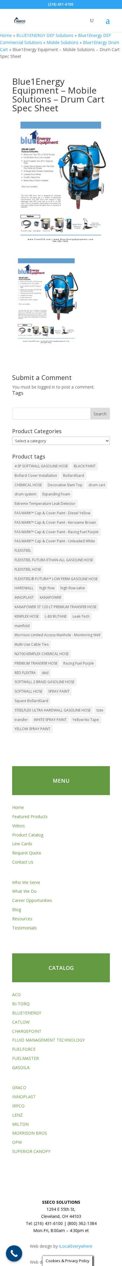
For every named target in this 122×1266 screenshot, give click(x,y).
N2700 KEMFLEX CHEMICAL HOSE (42, 653)
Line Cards (22, 843)
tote (100, 710)
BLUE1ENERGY (26, 1013)
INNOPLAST (24, 597)
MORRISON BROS (29, 1133)
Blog (16, 909)
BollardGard (73, 475)
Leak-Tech (81, 616)
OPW (17, 1142)
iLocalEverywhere (75, 1246)
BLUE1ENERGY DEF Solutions (44, 35)
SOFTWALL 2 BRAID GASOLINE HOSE (44, 681)
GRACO (19, 1087)
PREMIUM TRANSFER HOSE (36, 663)
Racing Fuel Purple (78, 663)
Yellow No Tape (86, 719)
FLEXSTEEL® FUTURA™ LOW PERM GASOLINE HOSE (56, 578)
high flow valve (72, 587)
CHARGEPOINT (26, 1031)
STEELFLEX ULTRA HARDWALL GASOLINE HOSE (53, 710)
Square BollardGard (31, 700)
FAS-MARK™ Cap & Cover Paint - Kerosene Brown (55, 522)
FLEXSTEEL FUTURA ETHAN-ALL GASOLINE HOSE (54, 559)
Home (6, 35)
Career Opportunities (32, 900)
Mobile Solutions (62, 42)
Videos (18, 825)
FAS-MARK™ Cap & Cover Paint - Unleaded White (55, 541)
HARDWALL (24, 587)
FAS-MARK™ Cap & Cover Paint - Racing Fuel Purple (57, 531)
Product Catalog (27, 835)
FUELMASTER (25, 1058)
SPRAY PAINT (59, 691)
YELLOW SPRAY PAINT (32, 728)
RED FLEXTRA (25, 672)
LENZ (17, 1115)
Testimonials (24, 928)
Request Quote (26, 853)
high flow (46, 587)
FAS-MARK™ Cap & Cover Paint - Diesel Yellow (52, 512)
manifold (22, 625)
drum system (25, 494)
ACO (16, 994)
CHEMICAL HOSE (28, 484)
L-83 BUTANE (56, 616)
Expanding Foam (56, 494)
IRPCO (18, 1106)
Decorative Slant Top (65, 484)
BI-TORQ (21, 1003)
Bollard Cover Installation (36, 475)
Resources (22, 918)
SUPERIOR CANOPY (31, 1151)
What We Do (24, 891)
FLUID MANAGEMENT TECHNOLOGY (48, 1040)
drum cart (97, 484)
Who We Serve (26, 882)
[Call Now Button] (14, 1253)
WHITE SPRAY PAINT (50, 719)
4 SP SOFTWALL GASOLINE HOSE (41, 466)
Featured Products (30, 816)
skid (45, 672)
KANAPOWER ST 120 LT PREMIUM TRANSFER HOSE (56, 606)
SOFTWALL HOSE (28, 691)
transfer (21, 719)
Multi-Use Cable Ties (32, 644)
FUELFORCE (24, 1049)
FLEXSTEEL (23, 550)
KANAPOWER (50, 597)
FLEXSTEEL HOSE (28, 569)
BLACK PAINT (85, 466)
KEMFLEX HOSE (27, 616)
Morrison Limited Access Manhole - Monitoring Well (57, 634)
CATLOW (21, 1022)
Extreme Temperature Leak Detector (45, 503)
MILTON (20, 1124)
